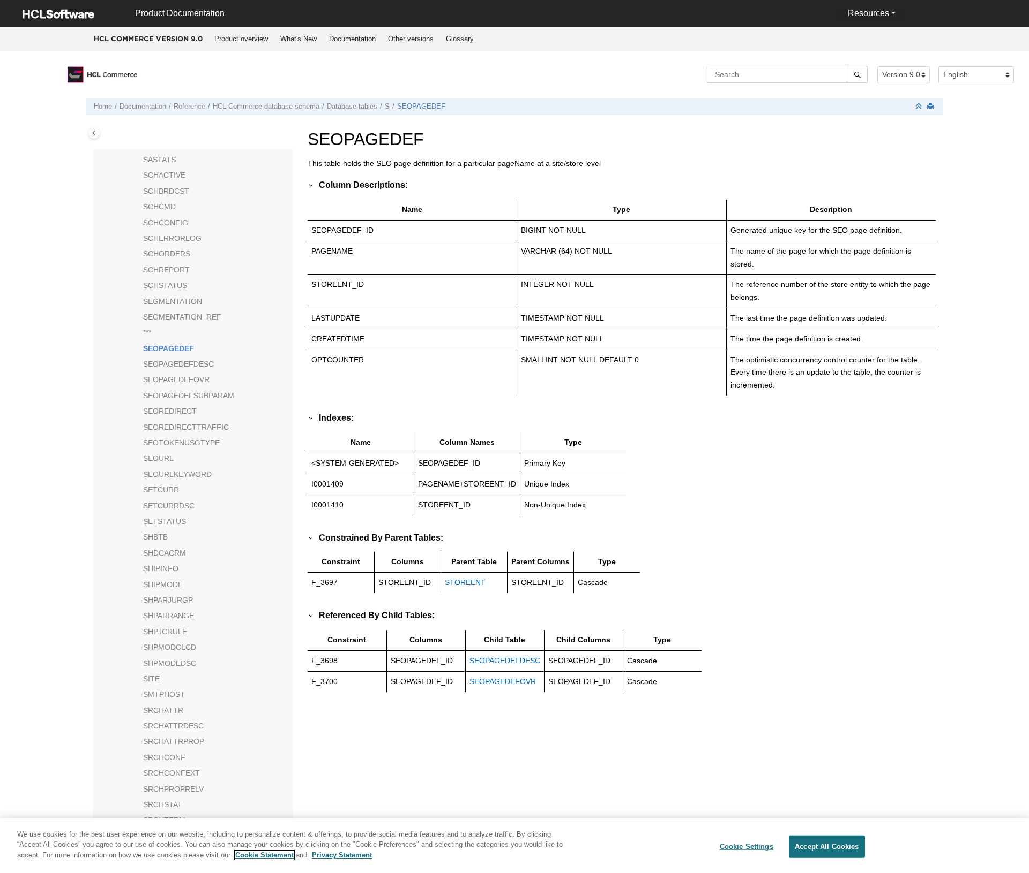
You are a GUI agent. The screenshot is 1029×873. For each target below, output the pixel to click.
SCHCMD (159, 206)
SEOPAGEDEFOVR (176, 379)
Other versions (411, 39)
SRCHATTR (163, 710)
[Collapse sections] (919, 107)
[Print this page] (931, 107)
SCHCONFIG (165, 222)
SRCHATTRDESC (173, 726)
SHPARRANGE (168, 615)
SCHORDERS (166, 253)
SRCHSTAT (162, 804)
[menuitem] (241, 39)
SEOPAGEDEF (421, 106)
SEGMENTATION (172, 301)
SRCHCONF (164, 757)
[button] (139, 160)
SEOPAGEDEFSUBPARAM (188, 395)
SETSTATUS (164, 521)
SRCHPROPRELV (173, 789)
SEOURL (158, 458)
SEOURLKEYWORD (177, 474)
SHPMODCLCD (169, 647)
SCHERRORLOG (172, 238)
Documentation (352, 39)
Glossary (460, 39)
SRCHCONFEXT (171, 773)
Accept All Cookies (827, 846)
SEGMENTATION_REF (182, 317)
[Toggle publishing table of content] (94, 133)
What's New (298, 39)
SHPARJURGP (168, 600)
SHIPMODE (163, 584)
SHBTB (155, 537)
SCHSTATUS (165, 285)
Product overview (241, 39)
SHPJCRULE (165, 631)
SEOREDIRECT (170, 411)
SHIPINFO (160, 568)
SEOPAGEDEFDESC (178, 364)
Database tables (352, 106)
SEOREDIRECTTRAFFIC (186, 427)
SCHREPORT (166, 269)
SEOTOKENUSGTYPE (181, 442)
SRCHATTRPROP (173, 741)
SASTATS (159, 159)
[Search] (857, 74)
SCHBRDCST (166, 191)
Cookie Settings (746, 846)
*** (147, 332)
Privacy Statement (342, 855)
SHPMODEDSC (169, 663)
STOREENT (465, 582)
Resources (868, 13)
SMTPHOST (164, 694)
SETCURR (161, 489)
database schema (266, 106)
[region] (514, 845)
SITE (151, 678)
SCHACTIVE (164, 175)
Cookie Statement (264, 855)
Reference (189, 106)
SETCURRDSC (169, 506)
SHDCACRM (164, 553)
